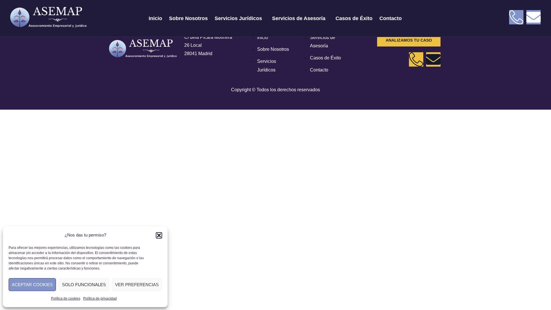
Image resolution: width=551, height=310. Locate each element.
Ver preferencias (137, 284)
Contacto (390, 18)
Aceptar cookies (32, 284)
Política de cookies (65, 299)
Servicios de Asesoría (298, 18)
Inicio (155, 18)
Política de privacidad (100, 299)
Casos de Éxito (353, 18)
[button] (159, 235)
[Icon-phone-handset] (516, 17)
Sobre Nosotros (188, 18)
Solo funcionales (84, 284)
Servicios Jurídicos (238, 18)
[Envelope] (533, 17)
